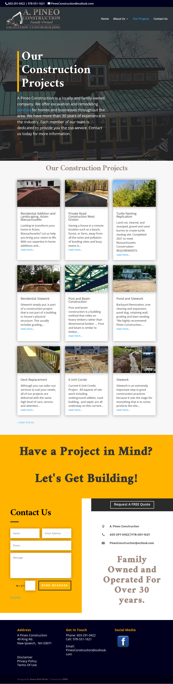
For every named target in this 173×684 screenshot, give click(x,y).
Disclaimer (24, 657)
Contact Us (161, 19)
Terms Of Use (27, 665)
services (24, 109)
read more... (28, 249)
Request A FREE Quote (132, 504)
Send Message (54, 585)
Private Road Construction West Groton (81, 216)
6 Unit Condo (77, 380)
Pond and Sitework (129, 298)
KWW (65, 679)
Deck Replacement (34, 380)
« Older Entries (25, 422)
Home (105, 19)
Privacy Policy (27, 661)
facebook (15, 597)
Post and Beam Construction (79, 300)
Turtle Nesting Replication (126, 214)
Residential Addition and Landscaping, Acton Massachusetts (38, 216)
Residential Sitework (35, 298)
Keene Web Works (39, 679)
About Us (119, 19)
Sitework (122, 380)
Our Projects (141, 19)
